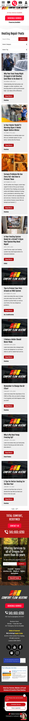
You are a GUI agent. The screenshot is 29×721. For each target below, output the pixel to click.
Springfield (14, 573)
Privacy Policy (10, 661)
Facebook (20, 647)
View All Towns (14, 578)
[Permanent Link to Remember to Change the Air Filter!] (14, 374)
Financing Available (14, 22)
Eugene (17, 569)
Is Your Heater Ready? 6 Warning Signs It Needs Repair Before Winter (12, 127)
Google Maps (11, 652)
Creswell (10, 569)
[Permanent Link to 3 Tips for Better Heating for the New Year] (14, 470)
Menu (3, 5)
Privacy (22, 662)
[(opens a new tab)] (14, 681)
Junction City (7, 571)
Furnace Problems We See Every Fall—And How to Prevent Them (13, 176)
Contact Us (14, 526)
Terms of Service (15, 661)
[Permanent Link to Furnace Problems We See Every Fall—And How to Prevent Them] (14, 162)
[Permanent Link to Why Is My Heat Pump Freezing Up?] (14, 423)
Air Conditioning (9, 314)
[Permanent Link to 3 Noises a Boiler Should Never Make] (14, 328)
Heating (6, 100)
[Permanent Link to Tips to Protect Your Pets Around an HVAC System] (14, 276)
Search (23, 39)
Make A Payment (14, 630)
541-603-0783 (14, 3)
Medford (16, 571)
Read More (8, 96)
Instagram (17, 652)
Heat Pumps (7, 456)
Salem (23, 571)
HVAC (5, 263)
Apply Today (19, 633)
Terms (24, 662)
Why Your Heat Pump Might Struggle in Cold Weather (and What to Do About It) (13, 76)
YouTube (14, 647)
